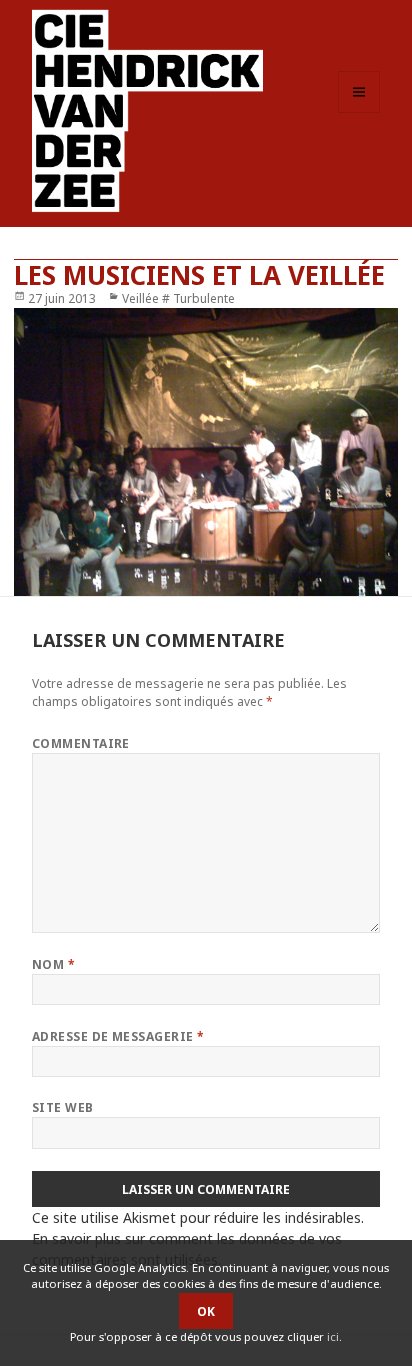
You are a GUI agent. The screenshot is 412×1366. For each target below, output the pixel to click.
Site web (63, 1107)
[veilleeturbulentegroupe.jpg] (205, 452)
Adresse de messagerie (118, 1036)
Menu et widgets (359, 112)
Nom (53, 964)
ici (333, 1336)
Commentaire (81, 743)
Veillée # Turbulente (178, 298)
